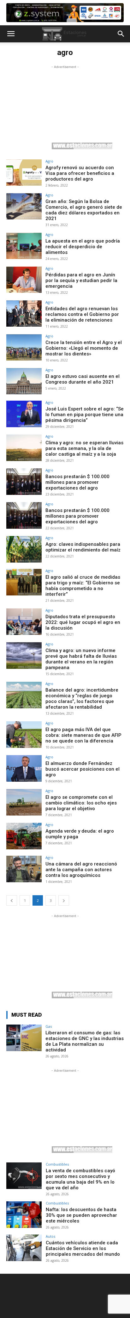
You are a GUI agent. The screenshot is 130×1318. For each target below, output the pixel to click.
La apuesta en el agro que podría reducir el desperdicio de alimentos (82, 246)
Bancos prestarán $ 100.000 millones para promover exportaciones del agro (77, 482)
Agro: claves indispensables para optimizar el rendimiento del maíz (83, 547)
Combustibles (57, 1164)
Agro (49, 161)
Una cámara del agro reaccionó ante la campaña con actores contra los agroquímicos (81, 869)
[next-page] (63, 900)
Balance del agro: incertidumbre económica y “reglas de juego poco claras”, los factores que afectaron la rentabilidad (81, 698)
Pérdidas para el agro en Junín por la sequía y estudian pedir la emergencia (81, 280)
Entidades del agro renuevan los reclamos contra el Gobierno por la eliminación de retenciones (82, 314)
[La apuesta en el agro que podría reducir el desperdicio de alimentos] (24, 246)
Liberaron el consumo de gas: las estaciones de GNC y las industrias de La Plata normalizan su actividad (84, 1041)
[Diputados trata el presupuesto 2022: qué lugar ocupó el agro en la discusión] (24, 621)
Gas (48, 1026)
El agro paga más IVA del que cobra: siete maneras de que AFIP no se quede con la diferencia (83, 735)
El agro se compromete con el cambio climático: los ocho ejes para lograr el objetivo (81, 802)
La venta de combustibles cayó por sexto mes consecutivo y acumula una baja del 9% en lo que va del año (80, 1179)
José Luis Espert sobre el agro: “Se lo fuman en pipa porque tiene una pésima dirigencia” (84, 414)
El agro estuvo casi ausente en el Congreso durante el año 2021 (82, 379)
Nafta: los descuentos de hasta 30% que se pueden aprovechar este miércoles (81, 1215)
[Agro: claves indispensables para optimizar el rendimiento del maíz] (24, 549)
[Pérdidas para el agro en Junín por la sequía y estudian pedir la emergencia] (24, 280)
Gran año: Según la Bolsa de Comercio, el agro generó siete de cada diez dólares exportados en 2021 (83, 210)
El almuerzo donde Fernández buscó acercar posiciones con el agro (82, 769)
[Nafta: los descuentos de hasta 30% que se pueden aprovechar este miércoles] (24, 1214)
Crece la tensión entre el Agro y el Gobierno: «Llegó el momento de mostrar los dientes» (83, 348)
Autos (50, 1236)
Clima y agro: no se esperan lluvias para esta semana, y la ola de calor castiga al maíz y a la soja (84, 448)
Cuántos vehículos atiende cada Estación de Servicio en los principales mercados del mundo (83, 1248)
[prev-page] (11, 900)
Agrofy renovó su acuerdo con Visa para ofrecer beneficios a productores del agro (79, 173)
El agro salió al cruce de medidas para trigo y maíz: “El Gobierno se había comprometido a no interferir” (82, 585)
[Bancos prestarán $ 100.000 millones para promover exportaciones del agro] (24, 481)
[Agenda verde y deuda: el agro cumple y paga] (24, 836)
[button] (11, 33)
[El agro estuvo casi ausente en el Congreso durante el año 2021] (24, 381)
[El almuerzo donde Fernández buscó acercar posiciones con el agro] (24, 768)
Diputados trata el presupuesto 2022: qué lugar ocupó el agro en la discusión (82, 622)
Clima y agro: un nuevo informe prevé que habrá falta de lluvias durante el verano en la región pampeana (81, 659)
